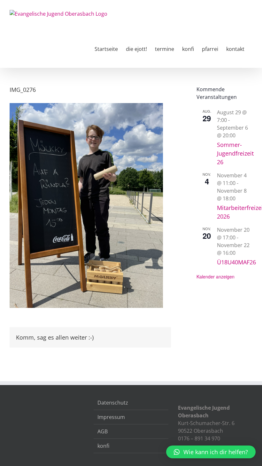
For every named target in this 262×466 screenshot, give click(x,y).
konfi (103, 445)
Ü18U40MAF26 (236, 262)
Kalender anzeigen (215, 276)
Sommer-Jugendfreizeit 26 (235, 153)
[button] (211, 452)
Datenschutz (112, 402)
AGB (102, 431)
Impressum (111, 417)
